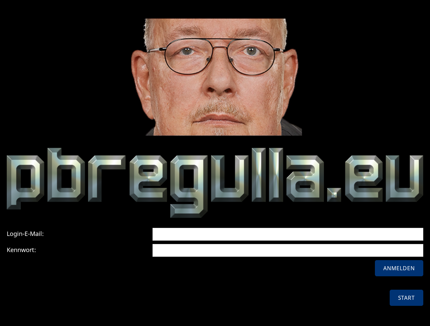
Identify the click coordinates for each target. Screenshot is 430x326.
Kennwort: (21, 250)
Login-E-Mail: (25, 234)
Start (406, 297)
